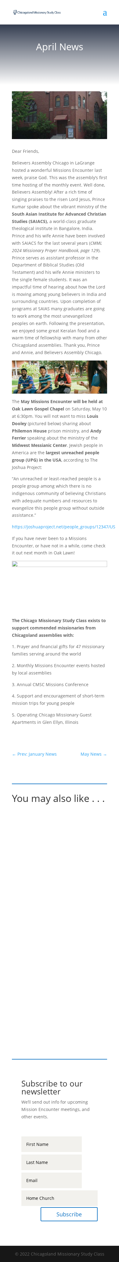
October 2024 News (49, 835)
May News (34, 996)
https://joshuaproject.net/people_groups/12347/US (63, 527)
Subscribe (69, 1214)
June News (34, 915)
